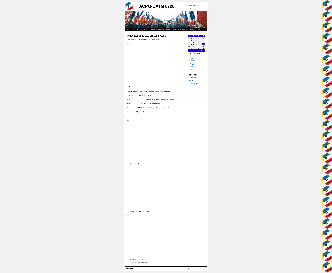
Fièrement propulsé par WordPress (196, 269)
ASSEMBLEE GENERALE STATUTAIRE (137, 262)
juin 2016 (191, 66)
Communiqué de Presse (194, 83)
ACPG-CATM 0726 (156, 6)
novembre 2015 (192, 69)
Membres (184, 29)
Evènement (191, 29)
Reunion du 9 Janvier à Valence (195, 82)
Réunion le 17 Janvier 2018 (194, 85)
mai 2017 (191, 61)
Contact (198, 29)
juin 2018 (191, 58)
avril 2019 (191, 55)
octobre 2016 (191, 64)
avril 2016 (191, 68)
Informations (161, 29)
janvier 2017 (191, 63)
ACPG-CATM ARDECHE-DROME (141, 29)
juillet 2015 (191, 71)
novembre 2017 (192, 60)
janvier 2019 (191, 57)
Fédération (154, 29)
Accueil (129, 29)
